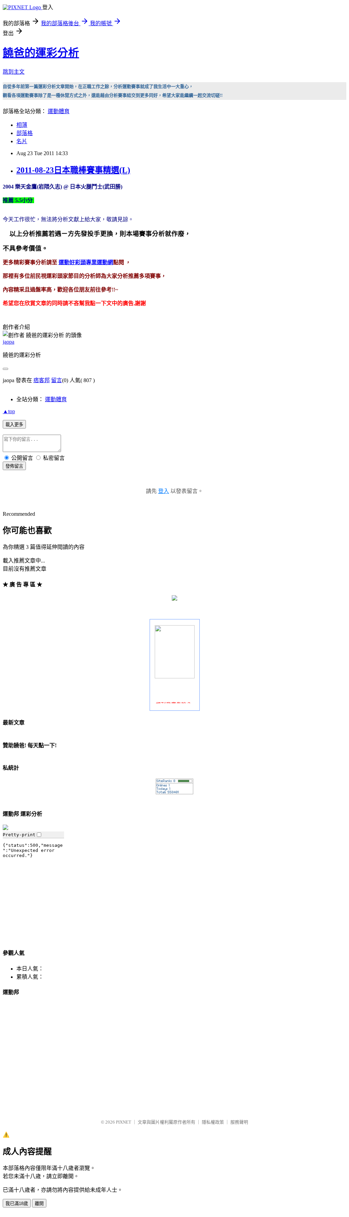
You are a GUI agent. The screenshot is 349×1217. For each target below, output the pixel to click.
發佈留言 (14, 466)
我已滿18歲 (16, 1203)
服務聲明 (239, 1122)
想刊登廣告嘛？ (174, 701)
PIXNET (123, 1122)
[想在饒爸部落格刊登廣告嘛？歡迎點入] (175, 676)
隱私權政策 (213, 1122)
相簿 (21, 125)
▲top (9, 411)
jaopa (8, 342)
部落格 (24, 133)
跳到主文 (14, 72)
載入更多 (14, 424)
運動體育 (59, 111)
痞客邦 (41, 380)
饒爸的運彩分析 (41, 53)
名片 (21, 141)
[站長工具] (174, 792)
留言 (56, 380)
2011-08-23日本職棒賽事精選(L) (73, 170)
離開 (39, 1203)
